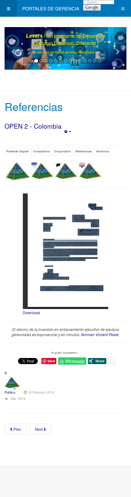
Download (31, 312)
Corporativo (62, 151)
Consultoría (41, 151)
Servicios (102, 151)
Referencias (84, 151)
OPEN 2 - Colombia (33, 125)
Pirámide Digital (17, 151)
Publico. (10, 392)
